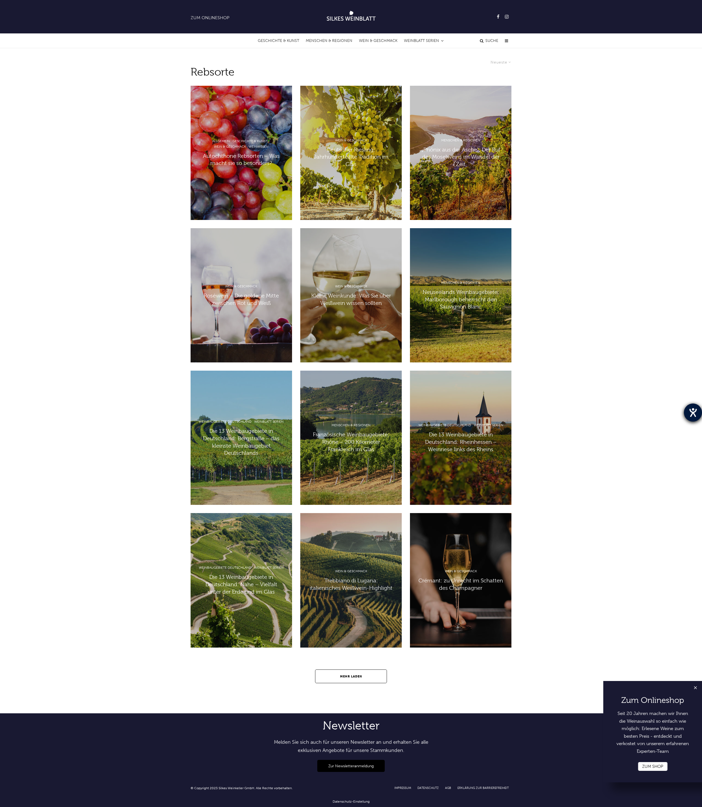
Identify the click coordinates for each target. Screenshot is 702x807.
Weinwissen (258, 146)
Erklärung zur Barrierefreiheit (483, 788)
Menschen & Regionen (329, 40)
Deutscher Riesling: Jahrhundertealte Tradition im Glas (351, 157)
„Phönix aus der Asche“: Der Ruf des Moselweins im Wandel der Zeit (460, 157)
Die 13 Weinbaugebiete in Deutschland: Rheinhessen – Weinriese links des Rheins (461, 441)
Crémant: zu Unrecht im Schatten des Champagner (460, 584)
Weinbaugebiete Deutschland (225, 421)
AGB (448, 788)
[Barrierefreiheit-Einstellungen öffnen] (693, 413)
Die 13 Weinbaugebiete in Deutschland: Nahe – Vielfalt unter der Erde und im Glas (241, 584)
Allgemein (221, 141)
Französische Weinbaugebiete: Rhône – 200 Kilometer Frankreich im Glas (351, 441)
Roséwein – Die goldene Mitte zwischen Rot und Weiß (241, 299)
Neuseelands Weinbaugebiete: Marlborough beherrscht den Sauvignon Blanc (461, 299)
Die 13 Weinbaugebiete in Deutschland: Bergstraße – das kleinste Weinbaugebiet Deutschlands (241, 442)
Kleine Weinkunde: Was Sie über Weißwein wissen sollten (351, 299)
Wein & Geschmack (378, 40)
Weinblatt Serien (421, 40)
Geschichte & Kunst (278, 40)
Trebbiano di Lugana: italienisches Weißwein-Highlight (351, 584)
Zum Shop (652, 766)
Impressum (402, 788)
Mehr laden (351, 676)
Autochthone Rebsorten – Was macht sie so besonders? (241, 160)
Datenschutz (428, 788)
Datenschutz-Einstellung (351, 801)
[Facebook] (498, 17)
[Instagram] (506, 17)
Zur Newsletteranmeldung (351, 765)
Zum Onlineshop (210, 17)
